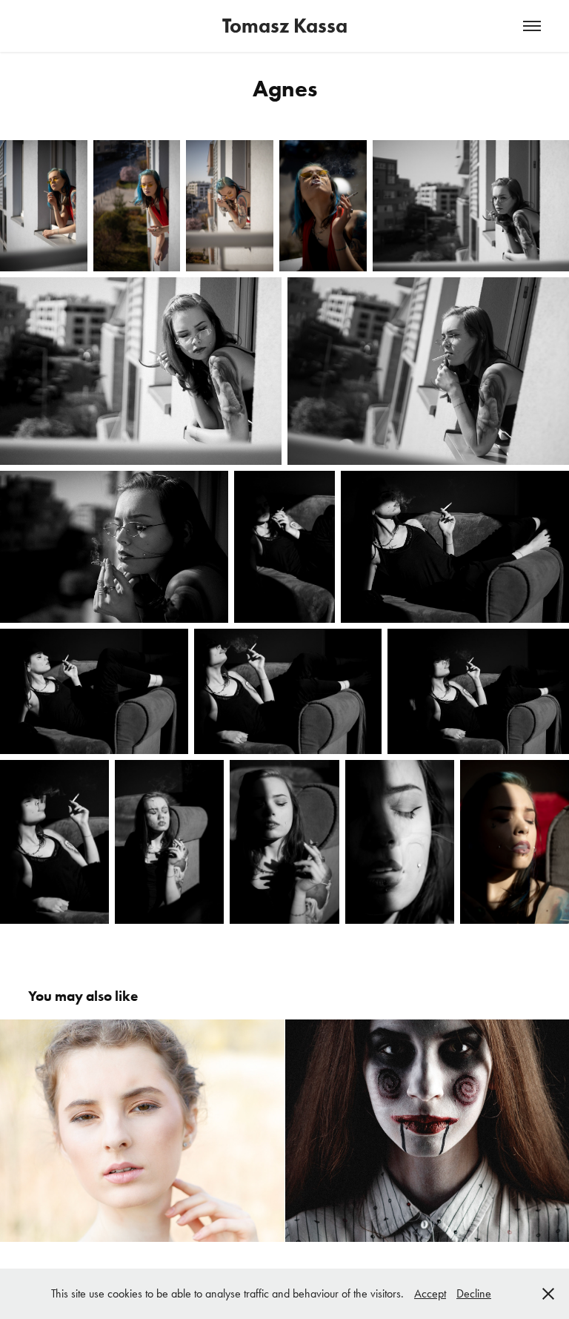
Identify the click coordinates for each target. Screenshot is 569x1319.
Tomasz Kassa (284, 25)
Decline (473, 1293)
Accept (430, 1293)
